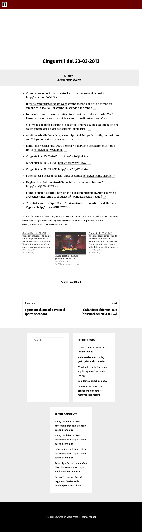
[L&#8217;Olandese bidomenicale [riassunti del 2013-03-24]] (70, 243)
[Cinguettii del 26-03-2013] (104, 243)
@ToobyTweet (58, 103)
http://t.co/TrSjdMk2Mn (73, 169)
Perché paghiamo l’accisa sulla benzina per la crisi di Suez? (69, 481)
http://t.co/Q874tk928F (40, 186)
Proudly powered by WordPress (62, 517)
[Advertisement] (71, 29)
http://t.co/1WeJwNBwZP (73, 162)
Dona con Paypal (74, 220)
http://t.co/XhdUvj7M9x (97, 175)
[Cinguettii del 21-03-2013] (38, 243)
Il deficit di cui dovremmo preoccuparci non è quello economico (71, 425)
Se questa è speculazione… (92, 381)
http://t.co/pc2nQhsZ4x (72, 156)
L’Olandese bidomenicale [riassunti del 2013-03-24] (67, 257)
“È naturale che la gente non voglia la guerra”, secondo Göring (92, 371)
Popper (92, 517)
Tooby (70, 76)
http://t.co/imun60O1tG (40, 97)
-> (57, 97)
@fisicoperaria (39, 103)
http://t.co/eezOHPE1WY (52, 207)
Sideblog (76, 282)
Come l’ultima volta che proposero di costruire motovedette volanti (90, 390)
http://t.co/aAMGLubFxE (48, 149)
